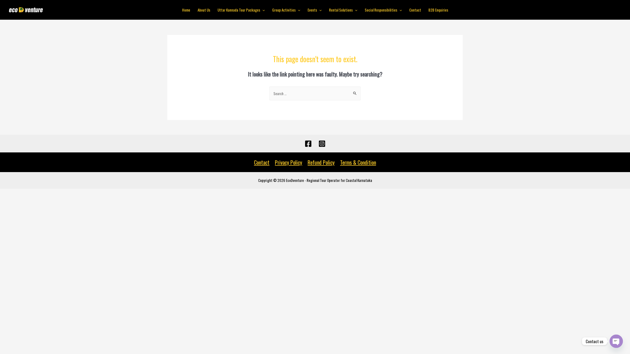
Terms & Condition (358, 162)
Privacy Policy (288, 162)
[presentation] (262, 10)
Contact (415, 10)
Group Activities (284, 10)
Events (312, 10)
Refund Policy (321, 162)
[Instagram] (322, 143)
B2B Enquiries (438, 10)
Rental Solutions (341, 10)
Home (186, 10)
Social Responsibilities (381, 10)
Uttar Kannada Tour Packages (239, 10)
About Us (204, 10)
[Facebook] (308, 143)
